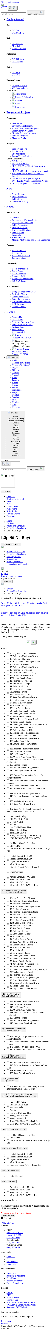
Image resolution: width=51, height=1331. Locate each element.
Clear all (7, 1218)
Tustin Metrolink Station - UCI (25, 786)
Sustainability (12, 1261)
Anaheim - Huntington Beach (24, 749)
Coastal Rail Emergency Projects (26, 178)
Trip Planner (20, 94)
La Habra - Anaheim (20, 751)
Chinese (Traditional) (21, 365)
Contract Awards (19, 306)
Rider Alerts (12, 509)
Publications (17, 199)
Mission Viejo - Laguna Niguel (24, 733)
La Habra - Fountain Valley (23, 672)
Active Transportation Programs (25, 128)
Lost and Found (19, 327)
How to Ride (12, 506)
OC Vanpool (17, 61)
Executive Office (19, 276)
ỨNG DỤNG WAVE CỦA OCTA (25, 838)
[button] (28, 19)
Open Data (11, 1264)
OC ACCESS (18, 33)
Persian (15, 387)
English (15, 368)
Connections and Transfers (18, 564)
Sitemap (4, 1324)
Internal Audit (18, 232)
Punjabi (15, 392)
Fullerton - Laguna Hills (21, 730)
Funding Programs (20, 136)
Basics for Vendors (20, 294)
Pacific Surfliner (19, 48)
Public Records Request (22, 324)
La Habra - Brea (19, 754)
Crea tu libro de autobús (17, 591)
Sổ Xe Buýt (7, 1200)
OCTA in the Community (23, 222)
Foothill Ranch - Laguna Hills (24, 767)
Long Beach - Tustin (20, 708)
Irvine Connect (16, 872)
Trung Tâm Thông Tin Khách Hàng (25, 835)
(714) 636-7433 (13, 1242)
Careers (10, 1259)
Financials (16, 235)
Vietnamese (17, 407)
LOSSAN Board (19, 281)
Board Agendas (18, 271)
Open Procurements (20, 296)
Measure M (17, 123)
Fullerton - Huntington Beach (24, 656)
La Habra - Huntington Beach (25, 662)
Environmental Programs (22, 126)
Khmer (15, 382)
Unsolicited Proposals (21, 301)
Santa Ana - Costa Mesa (23, 757)
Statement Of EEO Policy (18, 1307)
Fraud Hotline (18, 329)
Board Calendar (19, 273)
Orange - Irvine (18, 765)
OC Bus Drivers (19, 253)
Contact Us (17, 317)
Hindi (14, 377)
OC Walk (16, 75)
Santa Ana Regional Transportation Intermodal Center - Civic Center (25, 810)
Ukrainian (16, 402)
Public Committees (20, 225)
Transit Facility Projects (22, 156)
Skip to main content (10, 2)
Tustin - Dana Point (19, 741)
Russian (15, 395)
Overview (16, 218)
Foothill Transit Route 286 (21, 859)
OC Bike (16, 72)
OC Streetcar (17, 43)
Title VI (10, 1292)
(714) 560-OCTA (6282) (22, 336)
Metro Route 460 (17, 864)
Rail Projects (17, 151)
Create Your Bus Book (16, 528)
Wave (9, 504)
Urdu (14, 404)
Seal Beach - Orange (20, 683)
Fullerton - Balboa (19, 686)
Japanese (16, 380)
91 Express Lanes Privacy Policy (21, 1302)
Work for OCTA (19, 250)
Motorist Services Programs (24, 133)
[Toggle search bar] (6, 464)
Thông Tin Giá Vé (18, 833)
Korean (15, 385)
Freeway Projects (19, 149)
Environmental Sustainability (24, 220)
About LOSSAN (19, 237)
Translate (14, 358)
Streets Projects (18, 154)
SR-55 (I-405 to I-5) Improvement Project (30, 171)
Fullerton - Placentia (20, 659)
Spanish (15, 397)
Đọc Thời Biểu (16, 822)
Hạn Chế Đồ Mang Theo (20, 827)
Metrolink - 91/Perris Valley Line (24, 885)
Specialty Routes (14, 556)
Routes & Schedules (24, 97)
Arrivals (18, 100)
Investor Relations (19, 227)
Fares (17, 104)
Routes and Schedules (16, 499)
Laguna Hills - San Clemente (23, 744)
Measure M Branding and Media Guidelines (31, 240)
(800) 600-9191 (13, 1247)
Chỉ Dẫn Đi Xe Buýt (19, 819)
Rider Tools (12, 511)
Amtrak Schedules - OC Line (22, 877)
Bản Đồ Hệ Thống (18, 816)
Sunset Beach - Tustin (20, 716)
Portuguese (16, 390)
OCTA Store (17, 319)
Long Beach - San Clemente (23, 653)
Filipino (15, 370)
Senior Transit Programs (22, 131)
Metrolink (16, 46)
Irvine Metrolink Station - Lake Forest (28, 788)
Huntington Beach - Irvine (22, 714)
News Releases (18, 194)
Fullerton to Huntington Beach (25, 793)
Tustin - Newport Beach (21, 727)
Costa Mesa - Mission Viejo (23, 735)
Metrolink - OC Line (19, 882)
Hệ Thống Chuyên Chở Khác (22, 843)
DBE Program (18, 304)
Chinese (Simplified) (21, 363)
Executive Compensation (22, 278)
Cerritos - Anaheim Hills (21, 675)
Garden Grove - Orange (21, 694)
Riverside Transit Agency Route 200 (25, 867)
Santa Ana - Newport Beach (23, 697)
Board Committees (15, 1281)
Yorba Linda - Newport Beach (24, 719)
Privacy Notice (13, 1297)
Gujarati (15, 375)
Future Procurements (21, 299)
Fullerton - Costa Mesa (21, 670)
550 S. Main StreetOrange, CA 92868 (20, 351)
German (15, 372)
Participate (11, 1273)
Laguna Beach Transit (19, 861)
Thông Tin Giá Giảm (19, 830)
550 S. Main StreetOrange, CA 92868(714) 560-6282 (15, 1235)
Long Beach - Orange (21, 678)
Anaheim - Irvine (18, 692)
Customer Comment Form (23, 322)
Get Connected (18, 332)
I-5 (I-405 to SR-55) (20, 163)
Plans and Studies (19, 138)
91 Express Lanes (19, 85)
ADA (9, 1295)
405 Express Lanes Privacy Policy (21, 1305)
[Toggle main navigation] (13, 8)
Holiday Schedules (15, 561)
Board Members (13, 1278)
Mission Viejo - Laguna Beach (24, 738)
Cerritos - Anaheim (19, 664)
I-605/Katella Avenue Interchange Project (29, 181)
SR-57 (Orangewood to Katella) (26, 183)
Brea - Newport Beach (21, 703)
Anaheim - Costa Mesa (21, 801)
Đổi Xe (13, 824)
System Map (12, 559)
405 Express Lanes (20, 88)
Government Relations (21, 230)
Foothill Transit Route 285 (21, 856)
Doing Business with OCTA (24, 292)
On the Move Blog (20, 201)
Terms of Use (12, 1300)
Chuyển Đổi (15, 846)
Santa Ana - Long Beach (22, 804)
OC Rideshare (18, 59)
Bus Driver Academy (21, 255)
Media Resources (19, 196)
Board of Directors (20, 269)
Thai (14, 400)
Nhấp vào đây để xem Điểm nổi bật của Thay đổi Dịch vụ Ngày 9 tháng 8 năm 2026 (24, 614)
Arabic (15, 360)
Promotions (20, 107)
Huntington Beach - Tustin (22, 711)
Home (9, 521)
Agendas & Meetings (16, 1276)
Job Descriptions (19, 258)
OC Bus (15, 30)
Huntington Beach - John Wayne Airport (28, 724)
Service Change (13, 514)
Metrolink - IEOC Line (20, 879)
